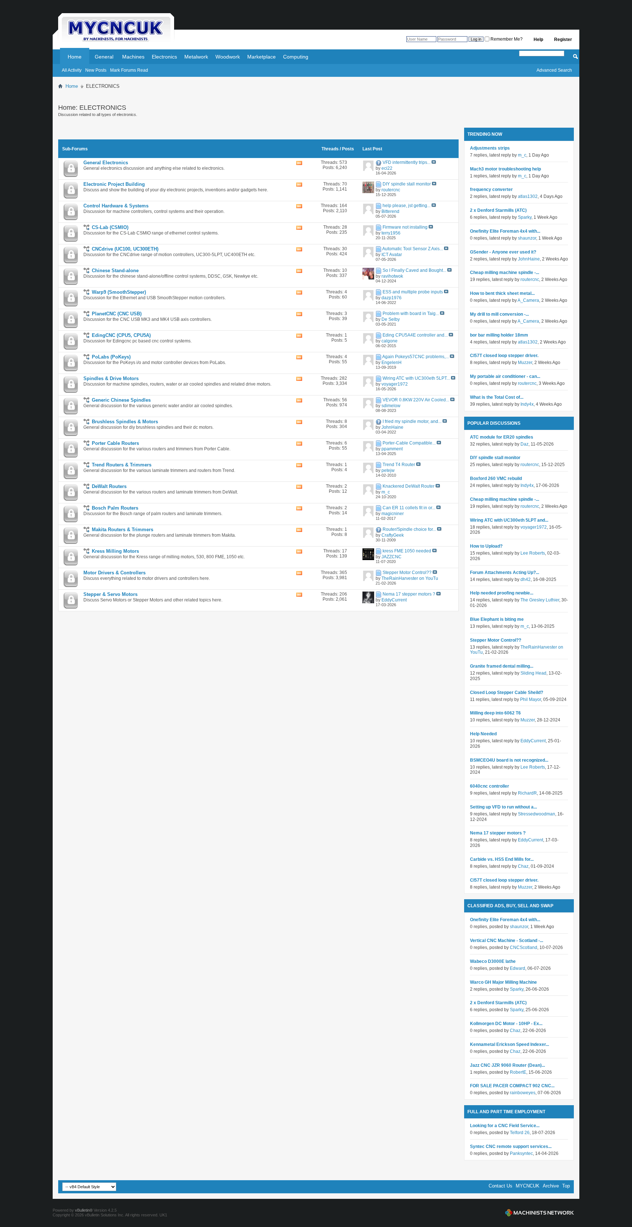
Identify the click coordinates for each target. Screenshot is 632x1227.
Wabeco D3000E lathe (493, 961)
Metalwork (196, 57)
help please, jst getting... (406, 205)
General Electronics (105, 162)
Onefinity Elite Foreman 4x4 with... (505, 231)
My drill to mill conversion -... (499, 314)
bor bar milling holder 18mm (499, 335)
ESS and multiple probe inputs (413, 291)
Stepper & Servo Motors (110, 594)
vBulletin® (84, 1210)
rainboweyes (522, 1092)
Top (566, 1186)
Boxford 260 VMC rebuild (496, 478)
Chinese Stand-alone (115, 270)
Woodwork (227, 57)
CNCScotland (523, 947)
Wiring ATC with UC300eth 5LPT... (416, 378)
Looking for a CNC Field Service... (504, 1125)
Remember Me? (506, 39)
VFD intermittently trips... (406, 162)
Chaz (523, 866)
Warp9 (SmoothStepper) (119, 292)
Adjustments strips (490, 148)
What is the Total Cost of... (496, 397)
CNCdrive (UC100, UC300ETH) (125, 249)
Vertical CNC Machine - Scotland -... (506, 940)
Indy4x (527, 404)
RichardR (527, 793)
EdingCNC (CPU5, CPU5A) (121, 335)
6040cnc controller (489, 786)
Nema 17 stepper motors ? (409, 594)
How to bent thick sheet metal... (502, 293)
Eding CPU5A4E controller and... (415, 335)
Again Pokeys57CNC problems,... (415, 356)
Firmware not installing (405, 227)
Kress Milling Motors (115, 551)
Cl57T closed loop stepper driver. (504, 355)
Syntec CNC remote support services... (511, 1146)
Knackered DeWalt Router (408, 486)
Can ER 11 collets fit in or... (409, 507)
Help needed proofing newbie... (501, 593)
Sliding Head (533, 673)
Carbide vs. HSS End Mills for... (502, 859)
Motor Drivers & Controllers (114, 572)
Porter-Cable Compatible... (409, 443)
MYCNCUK (527, 1186)
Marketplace (261, 57)
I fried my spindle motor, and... (412, 421)
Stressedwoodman (536, 814)
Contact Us (500, 1186)
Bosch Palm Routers (115, 508)
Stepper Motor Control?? (407, 572)
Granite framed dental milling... (501, 666)
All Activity (72, 70)
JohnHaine (529, 259)
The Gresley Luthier (539, 600)
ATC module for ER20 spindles (501, 437)
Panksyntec (521, 1153)
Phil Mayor (530, 699)
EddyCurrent (533, 740)
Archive (551, 1186)
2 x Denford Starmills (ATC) (498, 210)
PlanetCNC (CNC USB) (117, 313)
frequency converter (491, 189)
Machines (133, 57)
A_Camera (528, 300)
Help (538, 39)
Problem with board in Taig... (411, 313)
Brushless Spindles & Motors (125, 421)
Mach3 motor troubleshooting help (505, 169)
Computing (295, 57)
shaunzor (527, 238)
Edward (517, 968)
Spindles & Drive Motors (111, 378)
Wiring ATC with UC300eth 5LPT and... (509, 520)
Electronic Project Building (114, 184)
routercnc (529, 279)
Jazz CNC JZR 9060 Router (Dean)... (507, 1065)
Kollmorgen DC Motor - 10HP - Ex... (506, 1023)
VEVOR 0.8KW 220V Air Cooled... (416, 399)
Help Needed (483, 733)
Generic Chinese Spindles (121, 400)
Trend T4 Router (399, 464)
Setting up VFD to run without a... (503, 807)
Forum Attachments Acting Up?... (504, 572)
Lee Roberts (532, 553)
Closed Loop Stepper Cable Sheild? (506, 692)
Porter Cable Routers (115, 443)
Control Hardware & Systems (115, 206)
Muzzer (525, 362)
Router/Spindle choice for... (409, 529)
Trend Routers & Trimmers (121, 465)
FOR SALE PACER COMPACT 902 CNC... (512, 1085)
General (104, 57)
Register (563, 39)
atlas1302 (528, 196)
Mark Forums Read (129, 70)
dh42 (525, 579)
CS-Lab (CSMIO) (110, 227)
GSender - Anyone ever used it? (503, 252)
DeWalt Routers (109, 486)
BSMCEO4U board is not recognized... (509, 760)
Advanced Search (554, 70)
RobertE (518, 1072)
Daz (524, 444)
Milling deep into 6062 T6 (495, 713)
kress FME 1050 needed (407, 551)
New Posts (95, 70)
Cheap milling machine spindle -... (504, 272)
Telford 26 (520, 1132)
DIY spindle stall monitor (407, 184)
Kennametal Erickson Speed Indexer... (509, 1044)
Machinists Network (539, 1212)
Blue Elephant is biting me (497, 619)
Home (75, 57)
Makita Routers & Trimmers (122, 529)
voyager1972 (533, 527)
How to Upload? (486, 546)
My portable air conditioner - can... (505, 376)
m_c (522, 155)
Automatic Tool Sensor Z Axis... (412, 248)
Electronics (164, 57)
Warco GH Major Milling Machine (503, 982)
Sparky (524, 217)
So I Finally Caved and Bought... (414, 270)
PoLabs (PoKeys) (111, 357)
